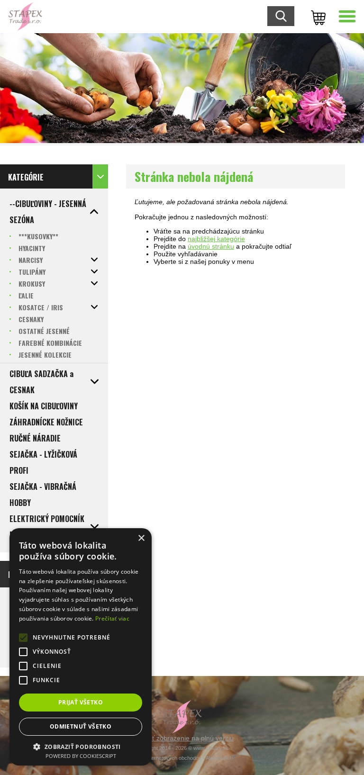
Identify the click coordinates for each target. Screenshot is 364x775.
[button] (80, 746)
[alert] (80, 647)
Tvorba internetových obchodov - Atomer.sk (179, 758)
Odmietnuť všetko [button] (80, 726)
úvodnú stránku (211, 246)
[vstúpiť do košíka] (316, 16)
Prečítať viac (112, 618)
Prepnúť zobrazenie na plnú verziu (182, 738)
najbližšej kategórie (216, 239)
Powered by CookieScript (81, 755)
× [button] (141, 538)
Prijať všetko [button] (80, 702)
